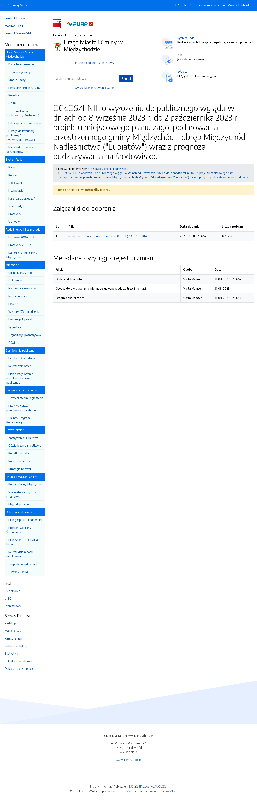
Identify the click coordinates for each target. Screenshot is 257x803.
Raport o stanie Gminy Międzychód (21, 255)
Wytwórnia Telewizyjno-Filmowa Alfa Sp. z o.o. (157, 791)
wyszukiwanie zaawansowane (94, 87)
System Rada (185, 38)
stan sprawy (106, 62)
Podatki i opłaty (18, 453)
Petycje (13, 303)
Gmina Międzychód (20, 272)
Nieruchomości (17, 296)
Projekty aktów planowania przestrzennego (24, 408)
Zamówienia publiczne (210, 5)
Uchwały (14, 221)
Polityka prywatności (18, 661)
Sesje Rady (15, 206)
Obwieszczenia (18, 571)
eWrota (182, 71)
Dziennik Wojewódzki (18, 33)
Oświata (13, 342)
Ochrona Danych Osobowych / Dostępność (22, 113)
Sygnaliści (14, 327)
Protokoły (14, 214)
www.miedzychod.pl (128, 759)
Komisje (13, 175)
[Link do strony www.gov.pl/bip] (59, 23)
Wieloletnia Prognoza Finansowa (21, 494)
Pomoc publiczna (19, 461)
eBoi (180, 55)
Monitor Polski (14, 26)
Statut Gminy (17, 80)
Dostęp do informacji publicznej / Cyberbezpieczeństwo (20, 135)
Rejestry (13, 95)
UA (177, 5)
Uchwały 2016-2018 (21, 237)
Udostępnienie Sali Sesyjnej (25, 123)
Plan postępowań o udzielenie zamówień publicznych (19, 378)
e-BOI (8, 598)
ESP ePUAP (12, 591)
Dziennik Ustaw (15, 18)
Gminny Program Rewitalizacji (18, 420)
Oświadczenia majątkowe (24, 445)
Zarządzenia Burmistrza (23, 438)
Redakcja (10, 623)
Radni (12, 167)
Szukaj (126, 79)
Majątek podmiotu (20, 504)
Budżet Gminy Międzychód (25, 484)
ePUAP (13, 103)
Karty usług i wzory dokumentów (20, 149)
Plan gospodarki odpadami (25, 520)
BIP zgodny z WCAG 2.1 (152, 786)
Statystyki (11, 653)
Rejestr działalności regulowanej (19, 554)
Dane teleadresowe (21, 64)
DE (191, 5)
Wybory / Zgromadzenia (24, 311)
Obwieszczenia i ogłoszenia (26, 398)
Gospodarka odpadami (22, 564)
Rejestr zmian (13, 638)
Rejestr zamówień (19, 366)
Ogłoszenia (15, 280)
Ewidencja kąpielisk (20, 319)
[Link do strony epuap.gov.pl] (80, 23)
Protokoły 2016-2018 (21, 245)
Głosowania (15, 182)
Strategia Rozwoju (20, 469)
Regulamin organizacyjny (24, 87)
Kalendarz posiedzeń (21, 198)
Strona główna (17, 5)
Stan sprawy (13, 606)
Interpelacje (15, 190)
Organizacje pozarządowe (25, 335)
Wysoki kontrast (238, 5)
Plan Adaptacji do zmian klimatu (22, 542)
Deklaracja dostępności (19, 668)
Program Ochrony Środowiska (18, 530)
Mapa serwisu (13, 630)
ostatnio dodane (85, 62)
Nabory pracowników (22, 288)
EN (184, 5)
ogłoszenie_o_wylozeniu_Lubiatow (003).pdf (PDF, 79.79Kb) (107, 236)
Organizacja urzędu (20, 72)
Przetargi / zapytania (22, 358)
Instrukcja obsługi (16, 646)
